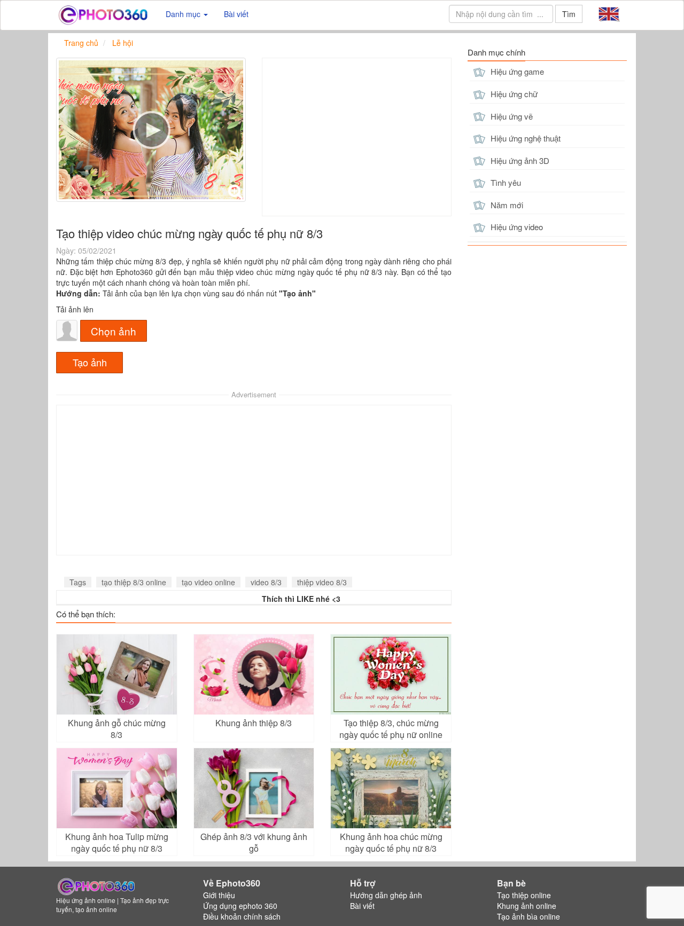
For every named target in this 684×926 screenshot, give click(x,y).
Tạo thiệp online (524, 895)
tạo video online (208, 582)
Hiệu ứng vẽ (510, 116)
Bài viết (236, 14)
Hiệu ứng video (515, 226)
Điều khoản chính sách (242, 916)
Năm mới (505, 204)
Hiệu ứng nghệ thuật (524, 138)
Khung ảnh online (526, 905)
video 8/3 (266, 582)
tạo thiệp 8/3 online (134, 582)
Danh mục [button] (184, 14)
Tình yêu (504, 182)
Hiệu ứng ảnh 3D (518, 160)
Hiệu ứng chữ (513, 93)
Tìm (569, 14)
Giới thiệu (219, 895)
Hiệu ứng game (516, 71)
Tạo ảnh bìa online (528, 916)
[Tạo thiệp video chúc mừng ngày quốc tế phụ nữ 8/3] (151, 129)
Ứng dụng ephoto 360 (240, 905)
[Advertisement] (356, 137)
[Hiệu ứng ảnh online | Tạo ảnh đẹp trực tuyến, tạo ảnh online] (103, 14)
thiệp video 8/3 (322, 582)
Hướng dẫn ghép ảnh (386, 895)
